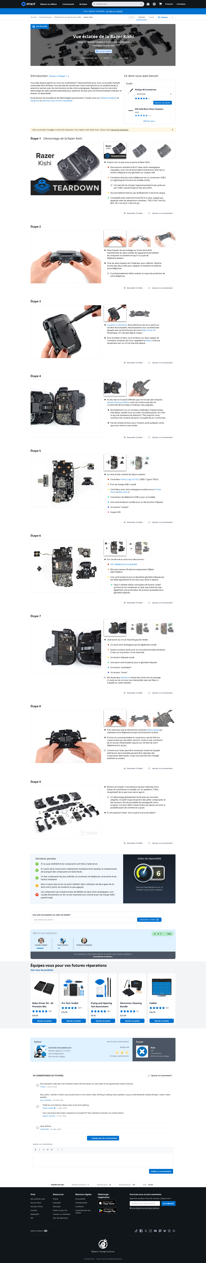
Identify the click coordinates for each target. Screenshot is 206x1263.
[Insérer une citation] (52, 1149)
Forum (151, 17)
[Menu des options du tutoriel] (172, 17)
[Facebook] (141, 1230)
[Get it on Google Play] (107, 1211)
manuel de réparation (119, 130)
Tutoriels (141, 17)
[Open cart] (160, 4)
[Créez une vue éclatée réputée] (122, 1053)
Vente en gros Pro (60, 1210)
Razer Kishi (88, 17)
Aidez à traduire (37, 1231)
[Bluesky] (164, 1231)
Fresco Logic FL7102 (130, 479)
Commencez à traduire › (103, 956)
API (32, 1218)
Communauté (68, 4)
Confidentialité (81, 1203)
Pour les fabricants (60, 1218)
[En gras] (35, 1149)
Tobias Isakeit (48, 1108)
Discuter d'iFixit (37, 1206)
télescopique (153, 730)
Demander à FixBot (135, 213)
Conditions (79, 1206)
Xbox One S (124, 492)
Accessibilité (80, 1199)
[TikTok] (136, 1230)
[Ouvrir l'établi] (148, 4)
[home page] (28, 4)
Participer (57, 1206)
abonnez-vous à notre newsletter (57, 100)
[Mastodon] (160, 1230)
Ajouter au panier (162, 102)
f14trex (43, 1087)
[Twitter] (145, 1230)
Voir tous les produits (42, 970)
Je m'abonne (168, 1203)
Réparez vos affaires (48, 4)
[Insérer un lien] (48, 1149)
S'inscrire (169, 4)
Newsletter (35, 1214)
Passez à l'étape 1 (58, 76)
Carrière (34, 1210)
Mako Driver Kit (149, 330)
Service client (36, 1203)
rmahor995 (44, 1129)
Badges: (124, 1047)
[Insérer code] (44, 1149)
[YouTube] (155, 1230)
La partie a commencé (117, 325)
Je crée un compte (114, 11)
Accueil (33, 17)
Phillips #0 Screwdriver (145, 89)
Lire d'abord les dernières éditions (145, 1208)
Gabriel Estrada (49, 1116)
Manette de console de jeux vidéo (67, 17)
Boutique (83, 4)
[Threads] (169, 1230)
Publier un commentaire (161, 1171)
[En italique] (39, 1149)
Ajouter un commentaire (160, 223)
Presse (55, 1199)
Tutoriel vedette (105, 51)
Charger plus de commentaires (104, 1138)
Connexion (181, 4)
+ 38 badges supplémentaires (119, 1056)
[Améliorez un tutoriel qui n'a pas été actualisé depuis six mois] (127, 1053)
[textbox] (103, 1160)
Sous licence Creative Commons (109, 1259)
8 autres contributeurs (120, 1041)
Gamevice (124, 677)
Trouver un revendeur (61, 1214)
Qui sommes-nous (38, 1199)
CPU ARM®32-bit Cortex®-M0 (123, 564)
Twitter (103, 98)
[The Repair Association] (174, 1230)
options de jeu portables (118, 402)
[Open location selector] (154, 4)
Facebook (35, 100)
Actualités (57, 1203)
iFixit (152, 1047)
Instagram (112, 98)
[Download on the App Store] (107, 1203)
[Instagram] (150, 1230)
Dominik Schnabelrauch (97, 42)
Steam (148, 340)
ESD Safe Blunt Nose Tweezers (149, 109)
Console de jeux (45, 17)
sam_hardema (45, 1100)
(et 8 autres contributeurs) (119, 42)
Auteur (38, 1041)
